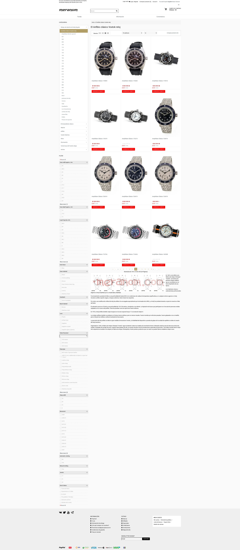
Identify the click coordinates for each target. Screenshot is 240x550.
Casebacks (65, 106)
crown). (64, 290)
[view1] (108, 33)
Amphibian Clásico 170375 (99, 138)
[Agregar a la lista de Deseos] (115, 78)
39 (62, 172)
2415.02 (64, 427)
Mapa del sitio (126, 530)
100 (63, 44)
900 (63, 87)
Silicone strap (65, 379)
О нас (93, 521)
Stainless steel (66, 310)
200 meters (65, 342)
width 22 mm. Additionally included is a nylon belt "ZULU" (74, 356)
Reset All (63, 159)
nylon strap (65, 363)
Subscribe (146, 538)
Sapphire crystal (66, 326)
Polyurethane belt (66, 366)
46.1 (63, 239)
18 (62, 398)
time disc (64, 287)
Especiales (126, 523)
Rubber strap (65, 373)
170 (63, 63)
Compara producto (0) (172, 33)
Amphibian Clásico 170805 (99, 81)
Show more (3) (64, 453)
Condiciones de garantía (98, 530)
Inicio (93, 22)
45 (62, 230)
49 (62, 258)
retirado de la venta (66, 502)
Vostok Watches (65, 135)
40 (62, 175)
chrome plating (66, 278)
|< (112, 269)
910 (63, 90)
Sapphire (64, 323)
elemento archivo (65, 499)
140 (63, 55)
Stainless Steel (66, 294)
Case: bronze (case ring (68, 284)
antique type (65, 320)
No (62, 459)
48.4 (63, 249)
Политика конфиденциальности (101, 527)
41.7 (63, 188)
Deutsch (178, 1)
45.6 (63, 233)
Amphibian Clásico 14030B (160, 254)
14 (148, 269)
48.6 (63, 255)
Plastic (64, 317)
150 (63, 58)
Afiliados (125, 521)
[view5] (100, 33)
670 (63, 74)
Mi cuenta (156, 520)
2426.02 (64, 443)
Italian (173, 1)
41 (62, 178)
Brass (63, 274)
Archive (63, 149)
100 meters (65, 339)
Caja (63, 103)
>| (158, 269)
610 (63, 71)
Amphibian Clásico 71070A (99, 254)
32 (62, 482)
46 (62, 236)
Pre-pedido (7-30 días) (67, 497)
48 (62, 242)
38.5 (63, 169)
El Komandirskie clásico (67, 124)
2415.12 (64, 430)
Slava (62, 138)
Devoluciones (126, 527)
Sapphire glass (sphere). (68, 329)
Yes (63, 462)
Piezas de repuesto (67, 119)
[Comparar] (118, 78)
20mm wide (65, 385)
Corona (63, 101)
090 (63, 42)
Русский (161, 1)
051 (63, 36)
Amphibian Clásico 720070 (160, 196)
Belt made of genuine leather (69, 352)
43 (62, 194)
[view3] (105, 33)
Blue (63, 268)
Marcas (125, 518)
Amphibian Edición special (69, 34)
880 (63, 85)
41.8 (63, 191)
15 (62, 216)
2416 (63, 434)
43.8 (63, 197)
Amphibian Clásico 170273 (130, 138)
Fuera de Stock (65, 488)
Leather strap (65, 360)
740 (63, 82)
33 (62, 165)
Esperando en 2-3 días (67, 491)
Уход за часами (96, 532)
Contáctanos (126, 525)
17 (62, 476)
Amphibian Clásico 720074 (99, 196)
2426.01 (64, 440)
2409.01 (64, 418)
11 (139, 269)
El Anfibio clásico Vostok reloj (68, 31)
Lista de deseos (158, 522)
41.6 (63, 185)
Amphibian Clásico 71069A (130, 254)
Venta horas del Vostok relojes (69, 146)
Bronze (64, 281)
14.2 (63, 213)
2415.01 (64, 424)
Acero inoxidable (66, 300)
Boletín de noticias (159, 524)
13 (62, 210)
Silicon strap (65, 376)
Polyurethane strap (67, 369)
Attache (63, 127)
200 (63, 66)
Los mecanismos (66, 109)
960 (63, 93)
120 (63, 50)
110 (63, 47)
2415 (63, 421)
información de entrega (98, 523)
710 (63, 77)
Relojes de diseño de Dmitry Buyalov (70, 27)
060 (63, 39)
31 (62, 479)
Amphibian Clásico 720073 (130, 196)
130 (63, 52)
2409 (63, 414)
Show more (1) (64, 204)
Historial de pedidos (166, 520)
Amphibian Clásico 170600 (130, 81)
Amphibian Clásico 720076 (160, 138)
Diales (63, 117)
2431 (63, 450)
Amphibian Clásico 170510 (160, 81)
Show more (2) (64, 262)
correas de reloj (66, 111)
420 (63, 68)
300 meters (65, 346)
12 (142, 269)
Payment (94, 518)
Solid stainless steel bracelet (69, 382)
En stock (63, 494)
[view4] (103, 33)
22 (62, 405)
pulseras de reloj (66, 98)
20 (62, 401)
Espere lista (167, 522)
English (166, 1)
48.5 (63, 252)
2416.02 (64, 437)
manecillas (65, 114)
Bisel (63, 95)
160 (63, 60)
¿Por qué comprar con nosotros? (100, 525)
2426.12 (64, 446)
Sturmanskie (64, 142)
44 (62, 201)
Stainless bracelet (66, 389)
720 (63, 79)
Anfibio (62, 131)
